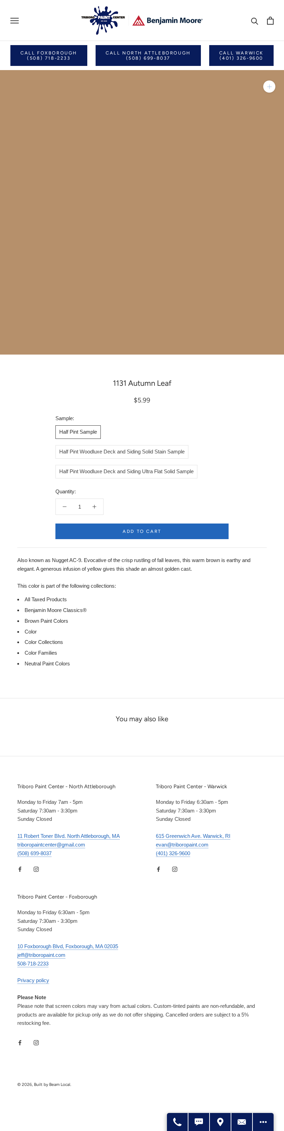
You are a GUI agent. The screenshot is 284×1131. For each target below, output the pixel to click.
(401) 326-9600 (173, 853)
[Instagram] (36, 869)
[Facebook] (20, 869)
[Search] (254, 20)
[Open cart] (270, 21)
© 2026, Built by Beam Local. (44, 1084)
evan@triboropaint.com (182, 845)
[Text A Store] (199, 1122)
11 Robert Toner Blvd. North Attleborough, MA (68, 836)
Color (31, 632)
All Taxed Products (46, 599)
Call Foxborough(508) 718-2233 (48, 55)
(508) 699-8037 (34, 853)
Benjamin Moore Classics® (56, 610)
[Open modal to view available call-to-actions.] (263, 1122)
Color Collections (44, 642)
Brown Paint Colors (46, 621)
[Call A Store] (177, 1122)
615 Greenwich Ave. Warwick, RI (193, 836)
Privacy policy (33, 980)
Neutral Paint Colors (47, 663)
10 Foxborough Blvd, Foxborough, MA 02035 (67, 946)
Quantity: (65, 491)
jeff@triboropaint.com (41, 955)
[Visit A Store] (220, 1122)
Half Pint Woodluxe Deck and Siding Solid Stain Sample (122, 451)
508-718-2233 (32, 964)
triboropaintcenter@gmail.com (51, 845)
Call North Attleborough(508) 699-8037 (148, 55)
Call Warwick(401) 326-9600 (241, 55)
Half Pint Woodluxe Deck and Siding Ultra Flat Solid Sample (126, 471)
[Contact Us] (242, 1122)
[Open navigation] (14, 20)
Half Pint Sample (78, 432)
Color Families (41, 653)
